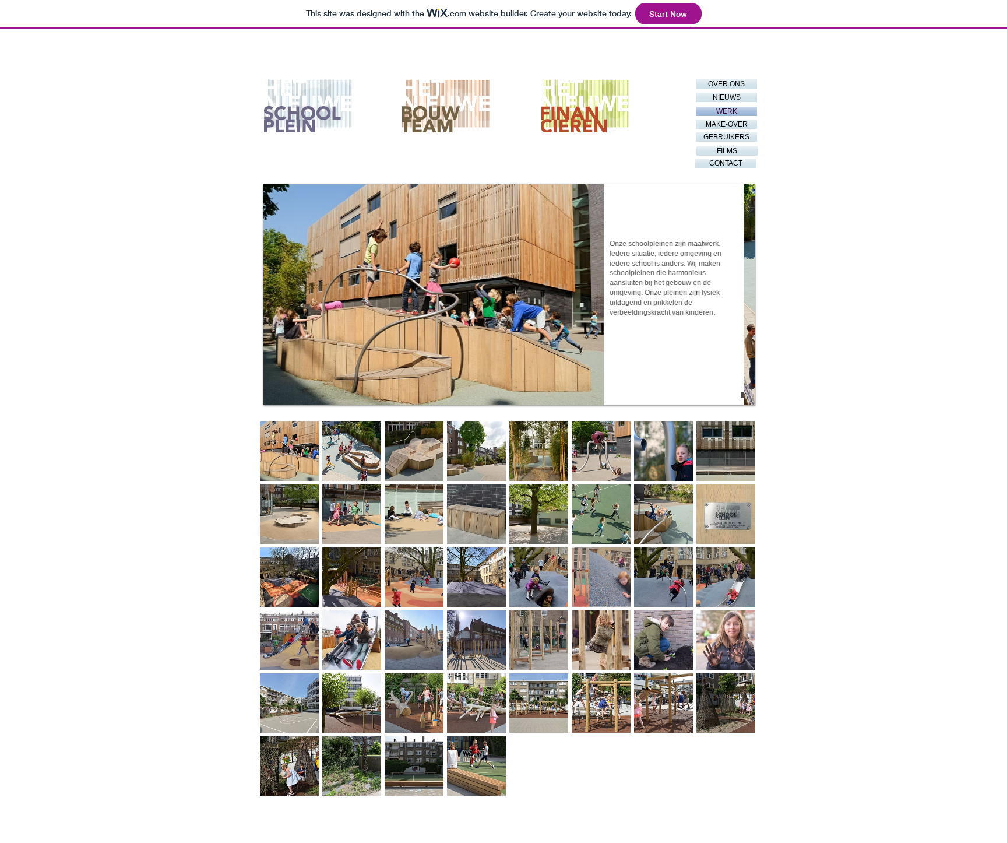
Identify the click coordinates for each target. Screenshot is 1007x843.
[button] (509, 294)
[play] (743, 395)
